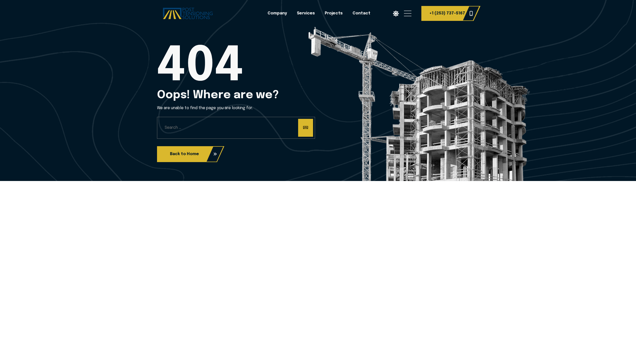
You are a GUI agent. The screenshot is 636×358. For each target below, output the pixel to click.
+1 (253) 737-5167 (447, 13)
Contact (361, 13)
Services (306, 13)
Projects (334, 13)
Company (277, 13)
